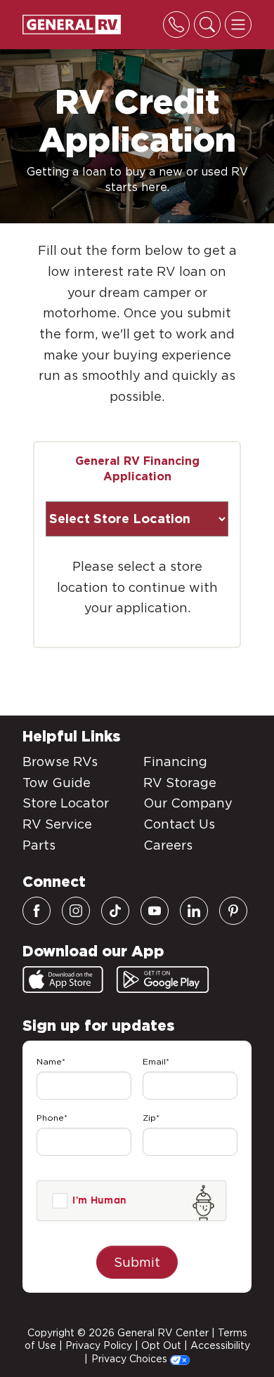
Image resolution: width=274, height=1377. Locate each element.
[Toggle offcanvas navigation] (238, 24)
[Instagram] (76, 911)
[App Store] (62, 979)
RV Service (57, 824)
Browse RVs (60, 761)
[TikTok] (115, 911)
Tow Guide (56, 782)
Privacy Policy (98, 1345)
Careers (168, 845)
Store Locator (65, 803)
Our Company (188, 803)
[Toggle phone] (176, 24)
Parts (39, 845)
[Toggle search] (207, 24)
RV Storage (179, 782)
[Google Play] (163, 979)
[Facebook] (36, 911)
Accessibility (220, 1345)
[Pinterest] (233, 911)
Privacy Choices (130, 1358)
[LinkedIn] (194, 911)
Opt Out (161, 1345)
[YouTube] (155, 911)
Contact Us (179, 824)
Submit (137, 1262)
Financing (175, 761)
